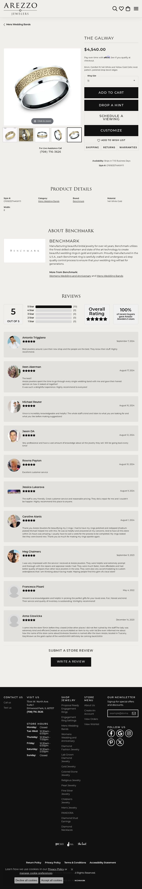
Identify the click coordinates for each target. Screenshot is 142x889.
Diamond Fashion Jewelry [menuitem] (70, 748)
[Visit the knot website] (82, 844)
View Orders (91, 719)
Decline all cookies (26, 880)
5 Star (31, 307)
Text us (7, 707)
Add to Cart (111, 92)
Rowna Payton (31, 461)
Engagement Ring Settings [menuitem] (68, 719)
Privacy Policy (53, 863)
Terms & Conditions (75, 863)
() (75, 307)
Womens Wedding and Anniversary (70, 276)
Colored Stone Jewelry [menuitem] (69, 773)
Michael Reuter (32, 402)
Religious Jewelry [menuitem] (71, 780)
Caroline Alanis (32, 517)
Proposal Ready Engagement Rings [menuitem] (70, 708)
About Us (89, 705)
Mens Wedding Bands (18, 25)
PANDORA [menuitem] (67, 812)
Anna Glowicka (32, 616)
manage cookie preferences (36, 873)
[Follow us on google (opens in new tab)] (120, 733)
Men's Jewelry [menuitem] (69, 807)
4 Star (30, 310)
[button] (115, 8)
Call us (7, 702)
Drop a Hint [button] (111, 105)
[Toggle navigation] (136, 8)
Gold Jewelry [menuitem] (68, 766)
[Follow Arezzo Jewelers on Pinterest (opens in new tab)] (111, 742)
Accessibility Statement (103, 863)
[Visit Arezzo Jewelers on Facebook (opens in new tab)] (111, 733)
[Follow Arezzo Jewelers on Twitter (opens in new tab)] (120, 742)
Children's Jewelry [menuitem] (66, 801)
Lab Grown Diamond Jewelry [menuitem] (67, 758)
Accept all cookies (51, 880)
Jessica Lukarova (33, 487)
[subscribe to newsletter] (134, 713)
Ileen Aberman (31, 367)
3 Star (31, 314)
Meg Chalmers (31, 552)
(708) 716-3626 (50, 152)
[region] (42, 87)
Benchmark (78, 201)
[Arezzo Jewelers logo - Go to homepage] (20, 8)
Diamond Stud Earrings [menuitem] (69, 820)
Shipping (92, 148)
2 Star (31, 318)
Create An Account (89, 712)
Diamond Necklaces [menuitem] (67, 828)
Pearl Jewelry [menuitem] (68, 785)
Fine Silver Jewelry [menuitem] (67, 792)
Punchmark (78, 881)
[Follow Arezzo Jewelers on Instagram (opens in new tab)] (129, 733)
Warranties (128, 148)
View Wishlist (91, 724)
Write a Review (71, 661)
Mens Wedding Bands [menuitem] (69, 727)
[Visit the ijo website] (59, 844)
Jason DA (28, 431)
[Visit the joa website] (70, 844)
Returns (109, 148)
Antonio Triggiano (34, 338)
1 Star (31, 322)
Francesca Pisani (33, 587)
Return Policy (33, 863)
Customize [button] (111, 130)
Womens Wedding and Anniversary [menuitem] (68, 737)
